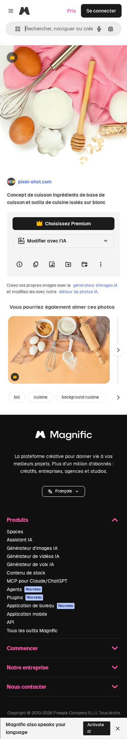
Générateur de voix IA (30, 564)
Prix (71, 11)
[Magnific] (63, 436)
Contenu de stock (26, 573)
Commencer (22, 648)
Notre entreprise (27, 667)
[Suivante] (118, 350)
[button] (63, 491)
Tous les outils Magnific (32, 631)
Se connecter (101, 11)
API (10, 622)
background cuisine (80, 397)
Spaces (15, 532)
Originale (45, 58)
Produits (17, 519)
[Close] (117, 728)
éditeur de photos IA (78, 292)
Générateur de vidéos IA (33, 556)
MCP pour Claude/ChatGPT (37, 581)
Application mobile (27, 614)
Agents (24, 589)
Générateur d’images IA (32, 548)
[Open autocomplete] (15, 28)
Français (63, 491)
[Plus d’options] (100, 264)
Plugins (24, 597)
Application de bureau (40, 606)
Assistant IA (19, 540)
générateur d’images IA (95, 285)
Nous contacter (26, 686)
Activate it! (95, 728)
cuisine (40, 397)
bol (17, 397)
